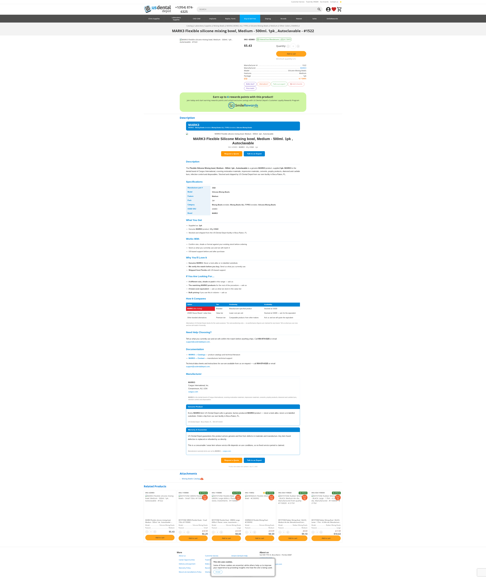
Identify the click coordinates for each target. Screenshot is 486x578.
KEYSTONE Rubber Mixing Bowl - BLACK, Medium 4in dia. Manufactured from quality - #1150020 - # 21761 (292, 522)
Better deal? (250, 84)
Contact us (334, 2)
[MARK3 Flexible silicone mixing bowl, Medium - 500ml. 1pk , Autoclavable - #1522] (160, 506)
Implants (212, 19)
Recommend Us (211, 568)
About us (182, 556)
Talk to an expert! (279, 84)
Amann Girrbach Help (239, 556)
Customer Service (297, 2)
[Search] (319, 9)
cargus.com (193, 392)
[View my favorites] (334, 9)
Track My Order (211, 560)
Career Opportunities (187, 560)
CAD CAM (196, 19)
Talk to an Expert (254, 154)
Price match (250, 88)
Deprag (268, 19)
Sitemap (208, 572)
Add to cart (291, 54)
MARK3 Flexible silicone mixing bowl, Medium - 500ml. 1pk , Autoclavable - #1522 (158, 522)
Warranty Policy (185, 568)
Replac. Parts (230, 19)
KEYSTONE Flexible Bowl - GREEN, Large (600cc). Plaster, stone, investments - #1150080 (226, 522)
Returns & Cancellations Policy (190, 572)
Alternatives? (263, 84)
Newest (299, 19)
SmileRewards (332, 19)
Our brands (324, 2)
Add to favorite (297, 84)
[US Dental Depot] (157, 12)
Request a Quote (231, 154)
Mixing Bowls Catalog (191, 478)
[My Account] (328, 9)
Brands (283, 19)
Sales (314, 19)
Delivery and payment (187, 564)
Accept (218, 572)
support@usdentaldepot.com (198, 342)
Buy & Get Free (250, 19)
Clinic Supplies (154, 19)
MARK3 (303, 68)
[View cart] (339, 9)
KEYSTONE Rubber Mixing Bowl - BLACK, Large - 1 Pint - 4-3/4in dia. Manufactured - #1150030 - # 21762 (325, 522)
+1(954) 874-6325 (184, 9)
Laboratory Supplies (176, 18)
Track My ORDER (312, 2)
